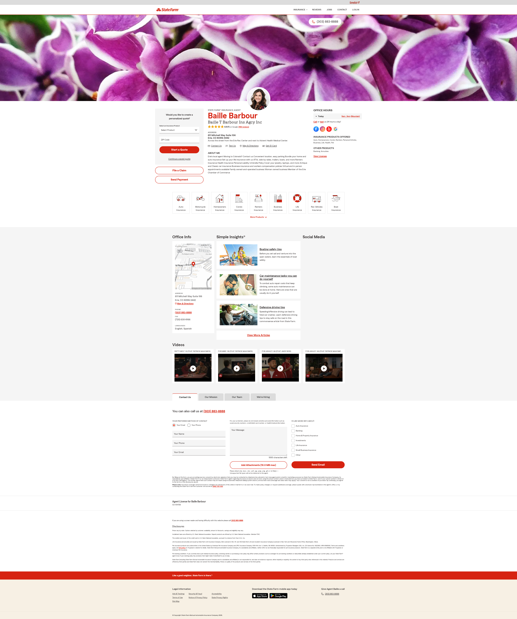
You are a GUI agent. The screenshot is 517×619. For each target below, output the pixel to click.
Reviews (316, 10)
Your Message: (238, 430)
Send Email (318, 464)
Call (315, 122)
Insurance (299, 10)
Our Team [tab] (237, 397)
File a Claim (179, 170)
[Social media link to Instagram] (322, 129)
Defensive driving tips (272, 307)
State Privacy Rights (220, 598)
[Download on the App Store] (260, 595)
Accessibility (217, 594)
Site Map (175, 601)
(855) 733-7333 (218, 486)
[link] (167, 9)
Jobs (329, 10)
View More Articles (258, 335)
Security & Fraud (195, 594)
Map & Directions (185, 303)
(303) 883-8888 (183, 312)
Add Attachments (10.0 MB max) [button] (258, 465)
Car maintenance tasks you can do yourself (278, 277)
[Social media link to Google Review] (335, 129)
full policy (182, 548)
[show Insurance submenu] (306, 9)
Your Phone (196, 425)
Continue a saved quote (179, 159)
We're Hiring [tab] (263, 397)
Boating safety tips (271, 249)
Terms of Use (177, 598)
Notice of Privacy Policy (198, 598)
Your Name (179, 434)
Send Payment (179, 179)
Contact (342, 10)
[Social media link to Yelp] (329, 129)
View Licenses (320, 156)
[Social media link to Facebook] (316, 129)
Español (353, 2)
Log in (355, 10)
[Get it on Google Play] (278, 595)
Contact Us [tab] (185, 397)
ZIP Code (165, 140)
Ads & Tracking (178, 594)
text (322, 122)
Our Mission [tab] (211, 397)
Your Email (181, 425)
